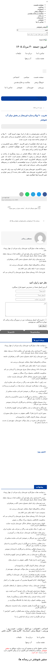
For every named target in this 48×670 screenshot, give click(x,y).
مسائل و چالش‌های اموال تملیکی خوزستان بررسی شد (27, 265)
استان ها (26, 631)
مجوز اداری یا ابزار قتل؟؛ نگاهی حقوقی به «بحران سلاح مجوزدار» (24, 413)
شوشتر (16, 221)
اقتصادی (36, 629)
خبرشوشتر (30, 221)
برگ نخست (39, 97)
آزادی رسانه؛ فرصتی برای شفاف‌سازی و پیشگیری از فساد (26, 596)
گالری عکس (6, 631)
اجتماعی (45, 629)
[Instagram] (37, 65)
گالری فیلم (17, 631)
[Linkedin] (7, 665)
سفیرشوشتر (22, 221)
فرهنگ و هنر (35, 631)
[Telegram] (16, 665)
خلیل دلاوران (35, 652)
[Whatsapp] (26, 665)
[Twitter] (35, 665)
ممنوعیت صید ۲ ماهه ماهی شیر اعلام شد (31, 268)
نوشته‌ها (40, 98)
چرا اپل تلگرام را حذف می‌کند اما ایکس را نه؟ (30, 617)
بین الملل (28, 629)
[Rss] (31, 65)
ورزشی (45, 631)
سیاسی (19, 629)
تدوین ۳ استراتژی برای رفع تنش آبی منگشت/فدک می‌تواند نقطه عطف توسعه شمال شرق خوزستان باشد (24, 255)
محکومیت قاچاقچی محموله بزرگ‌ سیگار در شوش (29, 373)
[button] (44, 71)
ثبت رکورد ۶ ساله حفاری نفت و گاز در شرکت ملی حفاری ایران (25, 382)
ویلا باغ (12, 221)
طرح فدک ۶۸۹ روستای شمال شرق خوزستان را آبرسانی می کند (24, 272)
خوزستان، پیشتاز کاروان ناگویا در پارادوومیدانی (31, 417)
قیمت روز (11, 629)
